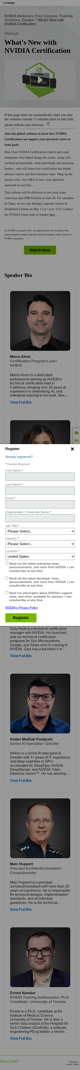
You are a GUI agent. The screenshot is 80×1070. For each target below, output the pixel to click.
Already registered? (19, 456)
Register (21, 618)
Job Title (12, 525)
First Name (14, 470)
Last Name (14, 484)
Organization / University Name (28, 512)
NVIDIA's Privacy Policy (21, 607)
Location (12, 551)
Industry (12, 538)
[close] (72, 449)
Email (10, 498)
